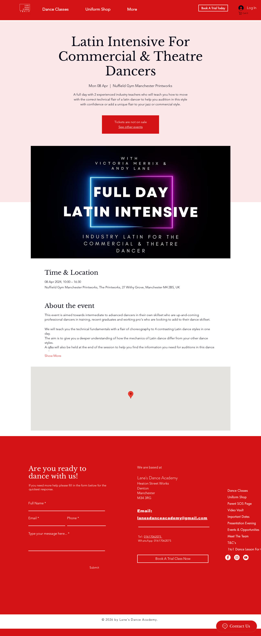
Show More (53, 356)
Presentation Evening (238, 523)
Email (32, 518)
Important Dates (238, 517)
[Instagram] (237, 557)
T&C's (232, 543)
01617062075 (153, 536)
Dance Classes (238, 490)
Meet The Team (238, 536)
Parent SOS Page (238, 504)
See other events (130, 127)
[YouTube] (246, 557)
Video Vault (235, 510)
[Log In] (241, 8)
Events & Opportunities (238, 530)
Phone (72, 518)
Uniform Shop (237, 497)
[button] (244, 13)
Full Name (36, 503)
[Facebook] (228, 557)
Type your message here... (47, 533)
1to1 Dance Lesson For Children (238, 549)
